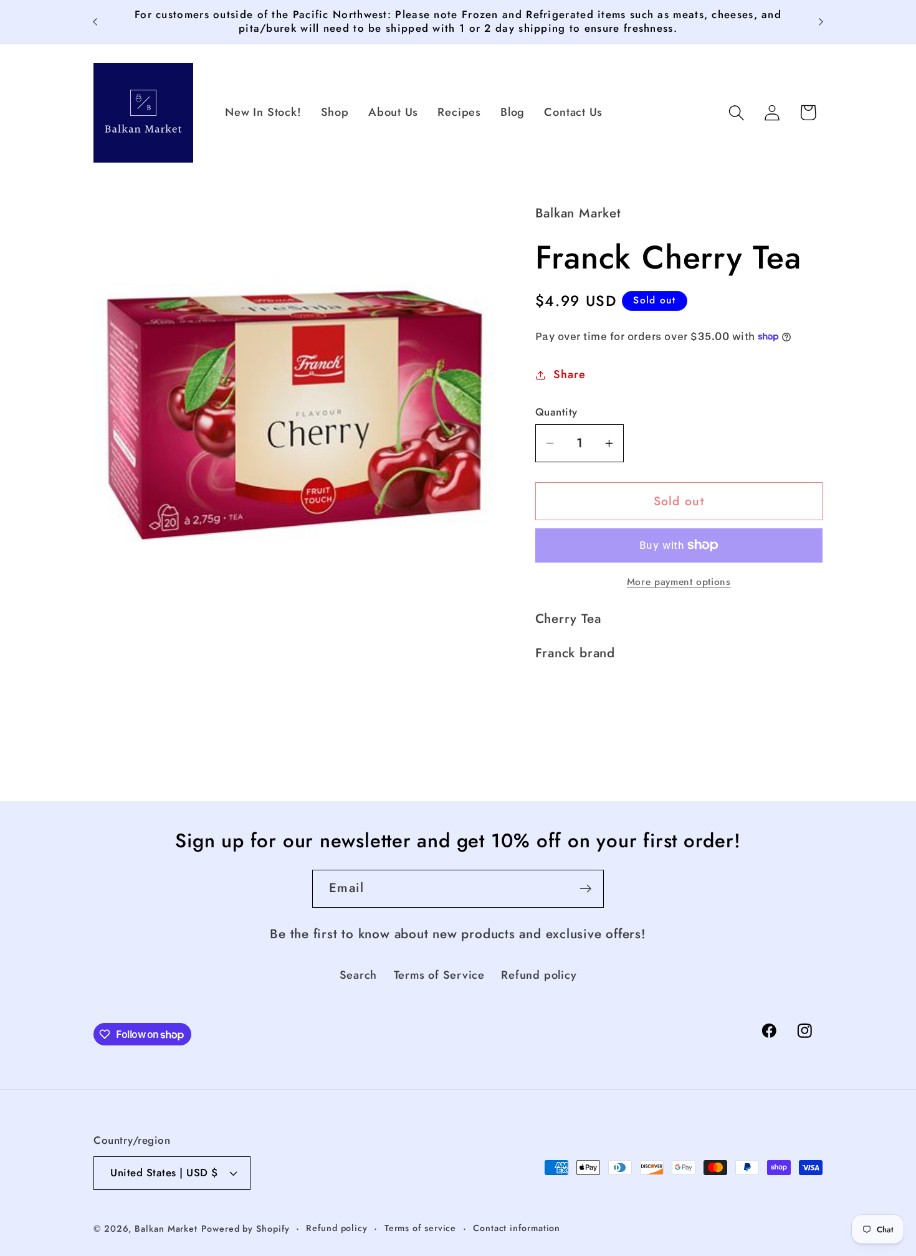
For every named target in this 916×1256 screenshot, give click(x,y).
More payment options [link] (679, 582)
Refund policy (538, 975)
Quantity (556, 412)
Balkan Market (166, 1228)
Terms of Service (439, 975)
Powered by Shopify (245, 1228)
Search (359, 975)
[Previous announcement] (95, 21)
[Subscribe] (585, 889)
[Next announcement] (821, 21)
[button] (737, 112)
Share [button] (569, 374)
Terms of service (420, 1228)
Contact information (516, 1228)
